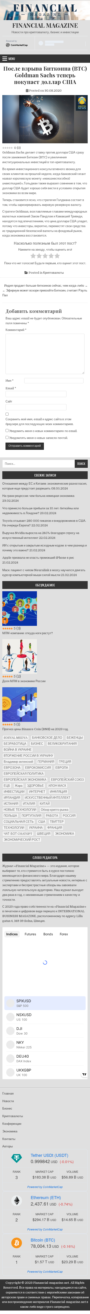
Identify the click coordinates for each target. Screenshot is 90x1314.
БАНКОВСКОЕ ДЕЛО (47, 737)
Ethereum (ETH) (46, 1197)
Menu (12, 58)
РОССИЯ (69, 815)
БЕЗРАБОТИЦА (15, 743)
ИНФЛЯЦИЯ (58, 791)
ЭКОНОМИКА (64, 833)
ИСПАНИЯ (11, 803)
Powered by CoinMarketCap (45, 1187)
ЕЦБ (7, 785)
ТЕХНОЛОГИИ (14, 827)
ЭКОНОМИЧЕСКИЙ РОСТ (22, 839)
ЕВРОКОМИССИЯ (38, 767)
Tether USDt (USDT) (49, 1155)
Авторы (7, 1146)
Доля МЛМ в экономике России (23, 681)
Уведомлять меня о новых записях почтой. (38, 438)
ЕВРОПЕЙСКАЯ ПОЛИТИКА (24, 773)
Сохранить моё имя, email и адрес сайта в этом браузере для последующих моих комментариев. (40, 421)
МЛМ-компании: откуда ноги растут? (27, 633)
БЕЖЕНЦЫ (75, 737)
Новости (8, 1101)
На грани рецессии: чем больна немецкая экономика (38, 496)
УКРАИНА (36, 827)
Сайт (9, 401)
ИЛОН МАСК (57, 785)
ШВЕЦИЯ (43, 833)
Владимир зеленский (18, 761)
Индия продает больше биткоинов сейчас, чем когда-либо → (46, 285)
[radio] (33, 256)
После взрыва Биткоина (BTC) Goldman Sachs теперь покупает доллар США (45, 75)
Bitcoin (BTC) (43, 1240)
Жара (18, 785)
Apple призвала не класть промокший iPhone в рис (38, 557)
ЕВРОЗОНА (12, 767)
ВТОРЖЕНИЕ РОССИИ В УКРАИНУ (28, 755)
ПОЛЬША (10, 815)
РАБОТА (52, 815)
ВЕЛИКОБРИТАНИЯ (62, 743)
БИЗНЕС (37, 743)
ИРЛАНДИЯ (12, 797)
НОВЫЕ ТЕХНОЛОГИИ (20, 809)
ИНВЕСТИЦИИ (14, 791)
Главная (8, 1093)
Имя (10, 380)
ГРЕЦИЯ (65, 761)
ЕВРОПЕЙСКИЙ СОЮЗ (67, 779)
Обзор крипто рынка (54, 809)
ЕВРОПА (61, 767)
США (41, 821)
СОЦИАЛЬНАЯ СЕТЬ (19, 821)
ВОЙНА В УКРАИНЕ (18, 749)
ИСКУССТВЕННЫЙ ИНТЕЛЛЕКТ (47, 797)
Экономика (9, 1131)
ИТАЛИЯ (29, 803)
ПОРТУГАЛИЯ (31, 815)
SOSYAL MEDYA (15, 737)
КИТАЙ (45, 803)
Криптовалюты (53, 272)
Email (11, 388)
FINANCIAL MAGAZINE (45, 25)
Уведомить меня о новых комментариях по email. (43, 431)
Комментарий (16, 330)
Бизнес (7, 1108)
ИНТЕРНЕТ (37, 791)
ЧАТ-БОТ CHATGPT (18, 833)
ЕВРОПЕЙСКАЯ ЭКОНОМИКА (25, 779)
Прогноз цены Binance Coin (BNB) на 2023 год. (35, 729)
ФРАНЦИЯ (54, 827)
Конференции (11, 1123)
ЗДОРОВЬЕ (35, 785)
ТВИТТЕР (57, 821)
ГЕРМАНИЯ (46, 761)
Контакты (8, 1139)
